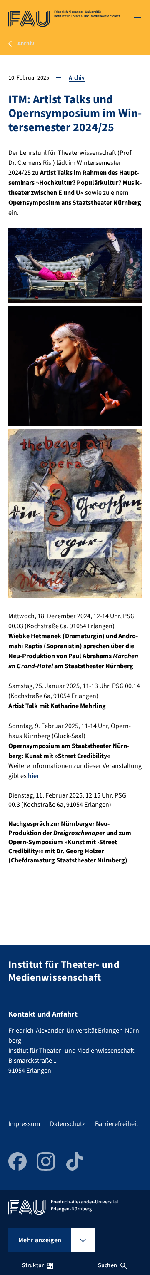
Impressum (24, 1123)
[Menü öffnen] (137, 20)
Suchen (107, 1265)
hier (33, 775)
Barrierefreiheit (116, 1123)
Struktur (33, 1265)
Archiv (77, 78)
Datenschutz (67, 1123)
